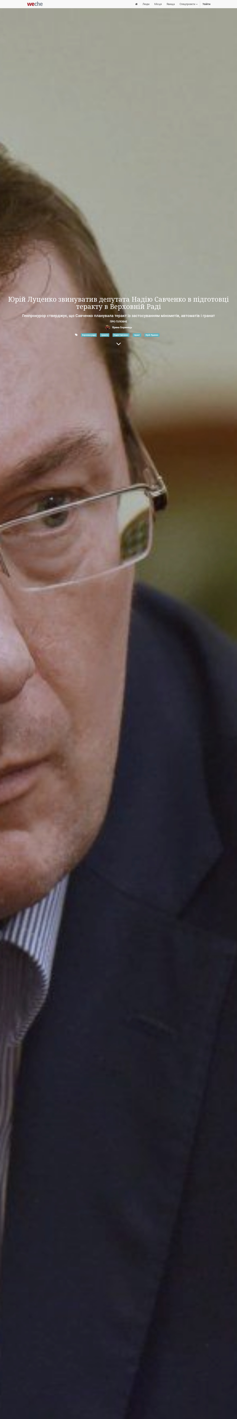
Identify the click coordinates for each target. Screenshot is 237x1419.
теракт (137, 335)
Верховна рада (89, 335)
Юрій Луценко (152, 335)
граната (104, 335)
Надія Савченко (121, 335)
